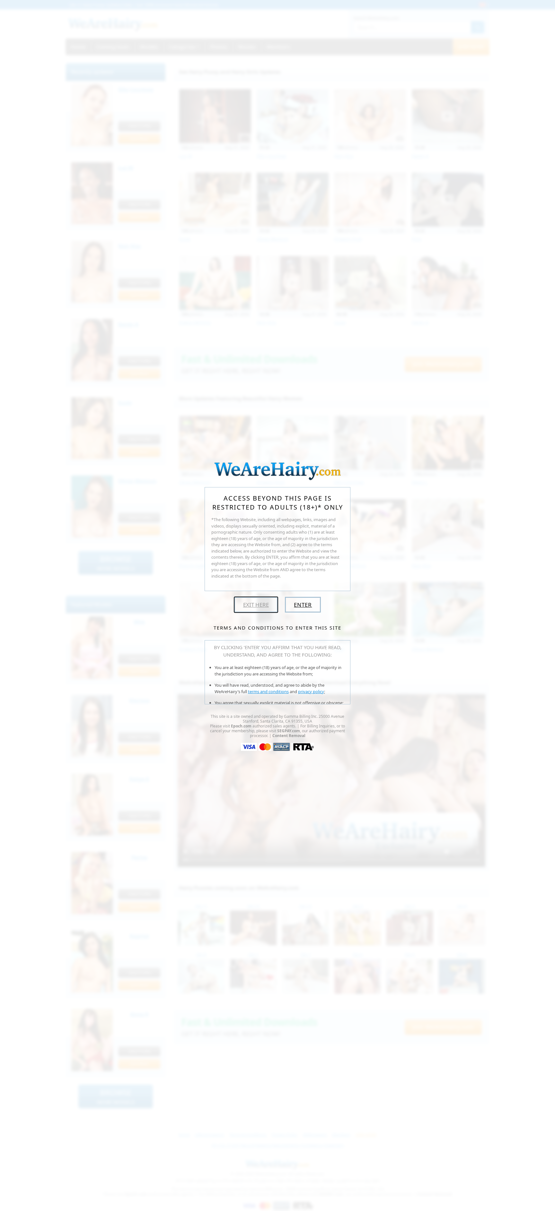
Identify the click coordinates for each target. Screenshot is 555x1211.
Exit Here (256, 604)
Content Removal (288, 735)
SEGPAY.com (288, 730)
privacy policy (311, 691)
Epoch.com (241, 726)
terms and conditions (268, 691)
